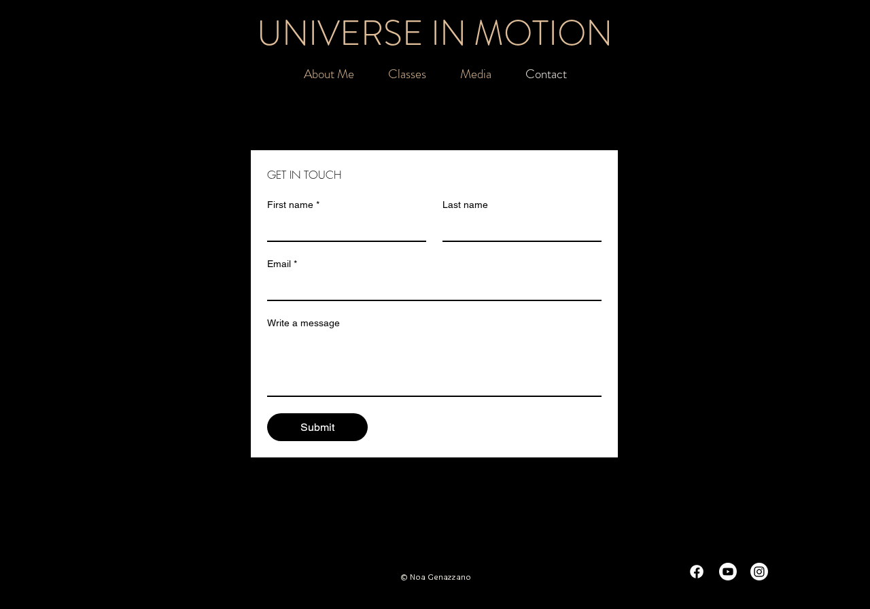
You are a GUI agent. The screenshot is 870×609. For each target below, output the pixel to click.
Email (282, 263)
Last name (465, 204)
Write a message (303, 322)
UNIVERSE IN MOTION (434, 33)
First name (293, 204)
